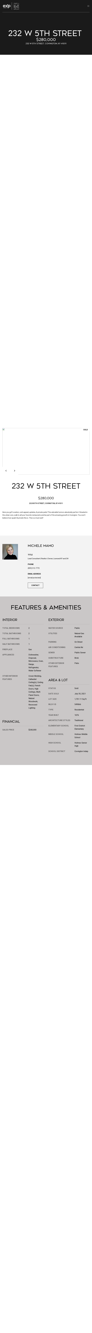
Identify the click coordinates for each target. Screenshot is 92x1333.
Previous (6, 471)
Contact (35, 585)
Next (14, 471)
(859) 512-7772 (34, 568)
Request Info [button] (11, 528)
